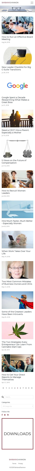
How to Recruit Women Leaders (14, 192)
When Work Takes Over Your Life (16, 252)
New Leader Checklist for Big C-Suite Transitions (16, 68)
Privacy (20, 463)
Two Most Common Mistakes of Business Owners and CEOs (17, 282)
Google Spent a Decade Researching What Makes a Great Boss (15, 100)
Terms (14, 463)
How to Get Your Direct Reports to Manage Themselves (13, 377)
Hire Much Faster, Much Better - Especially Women (17, 222)
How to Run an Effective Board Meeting (17, 38)
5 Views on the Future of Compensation (14, 161)
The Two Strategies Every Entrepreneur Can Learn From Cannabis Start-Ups (17, 344)
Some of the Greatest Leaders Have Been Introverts (17, 313)
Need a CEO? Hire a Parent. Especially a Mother (15, 131)
